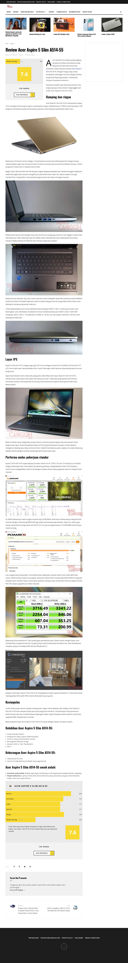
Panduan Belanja (27, 12)
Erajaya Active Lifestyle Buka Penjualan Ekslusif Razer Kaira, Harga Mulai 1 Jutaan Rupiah (28, 909)
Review (15, 12)
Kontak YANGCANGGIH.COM (26, 2)
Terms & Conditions (63, 2)
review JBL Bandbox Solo (61, 34)
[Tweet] (19, 866)
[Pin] (24, 866)
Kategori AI (40, 12)
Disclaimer (51, 2)
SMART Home (87, 12)
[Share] (14, 866)
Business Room (74, 12)
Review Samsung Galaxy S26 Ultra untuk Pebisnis (87, 35)
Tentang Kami (11, 2)
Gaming (51, 12)
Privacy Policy (41, 2)
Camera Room (61, 12)
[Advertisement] (104, 63)
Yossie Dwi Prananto (11, 55)
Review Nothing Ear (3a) (37, 34)
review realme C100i (108, 34)
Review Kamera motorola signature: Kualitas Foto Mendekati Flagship (14, 33)
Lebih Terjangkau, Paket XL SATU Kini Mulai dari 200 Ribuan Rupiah (58, 908)
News (9, 12)
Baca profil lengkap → (17, 890)
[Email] (30, 866)
